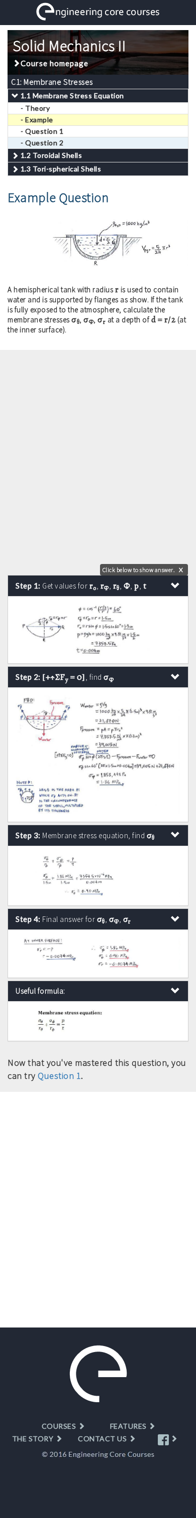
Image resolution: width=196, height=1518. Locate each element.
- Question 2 (42, 142)
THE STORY (33, 1438)
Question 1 (59, 1075)
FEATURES (129, 1426)
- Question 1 (42, 131)
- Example (37, 119)
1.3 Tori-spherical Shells (61, 168)
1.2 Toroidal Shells (51, 155)
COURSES (60, 1426)
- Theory (35, 108)
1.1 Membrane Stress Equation (72, 95)
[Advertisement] (98, 457)
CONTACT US (103, 1438)
